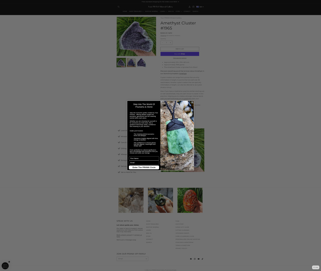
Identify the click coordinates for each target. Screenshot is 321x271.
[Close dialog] (192, 102)
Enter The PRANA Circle (144, 167)
